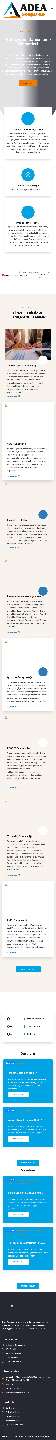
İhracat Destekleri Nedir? (22, 1072)
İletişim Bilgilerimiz (13, 1371)
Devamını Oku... (19, 1094)
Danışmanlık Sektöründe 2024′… (27, 1243)
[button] (52, 9)
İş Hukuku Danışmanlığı (19, 677)
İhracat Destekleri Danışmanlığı (24, 596)
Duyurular (10, 1063)
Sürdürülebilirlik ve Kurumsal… (26, 1192)
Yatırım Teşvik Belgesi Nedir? (25, 1120)
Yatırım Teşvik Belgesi (28, 185)
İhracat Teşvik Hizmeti (28, 223)
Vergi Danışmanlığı (17, 443)
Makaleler (10, 1180)
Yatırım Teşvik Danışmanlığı (28, 129)
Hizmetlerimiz (10, 1339)
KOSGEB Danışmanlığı (18, 748)
